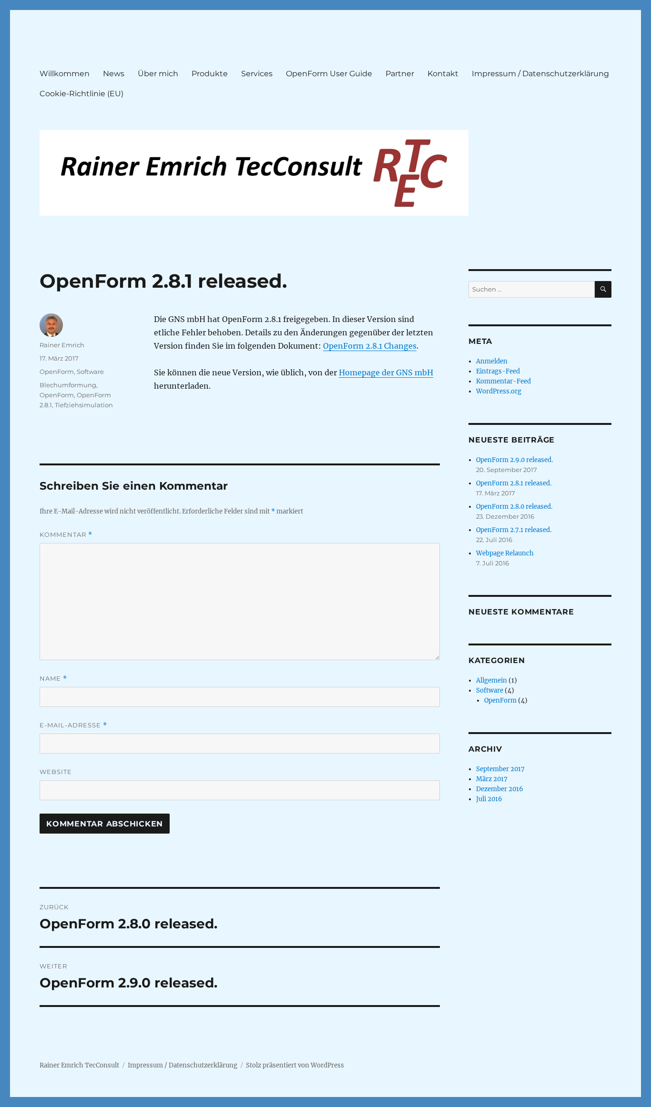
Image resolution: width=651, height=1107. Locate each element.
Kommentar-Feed (503, 381)
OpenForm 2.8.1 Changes (370, 346)
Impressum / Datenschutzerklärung (540, 73)
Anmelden (492, 361)
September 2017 (500, 769)
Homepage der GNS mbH (386, 372)
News (113, 73)
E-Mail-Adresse (73, 725)
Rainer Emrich (62, 345)
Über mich (158, 73)
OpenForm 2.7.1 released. (513, 530)
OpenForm (57, 371)
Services (257, 73)
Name (53, 678)
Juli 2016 (489, 799)
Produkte (210, 73)
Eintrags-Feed (498, 371)
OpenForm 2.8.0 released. (514, 507)
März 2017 (492, 779)
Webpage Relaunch (505, 553)
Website (56, 771)
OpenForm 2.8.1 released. (513, 483)
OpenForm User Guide (329, 73)
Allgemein (491, 680)
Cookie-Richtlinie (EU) (81, 93)
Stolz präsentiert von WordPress (295, 1065)
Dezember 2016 (499, 789)
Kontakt (442, 73)
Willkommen (65, 73)
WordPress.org (498, 391)
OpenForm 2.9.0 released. (514, 460)
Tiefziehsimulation (84, 405)
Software (90, 371)
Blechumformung (68, 385)
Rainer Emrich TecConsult (79, 1065)
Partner (400, 73)
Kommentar (66, 535)
